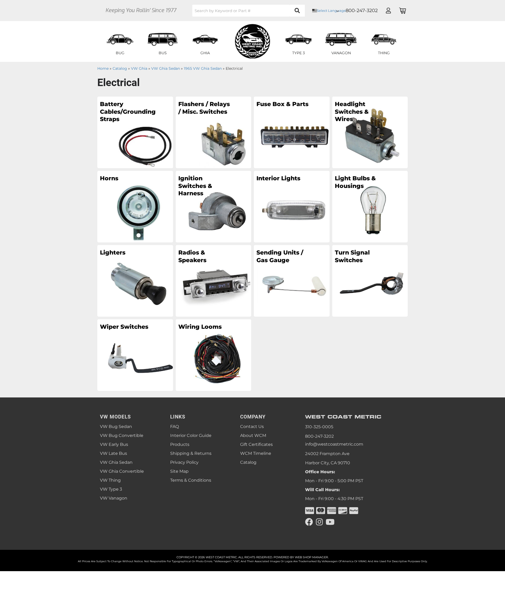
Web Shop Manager (311, 557)
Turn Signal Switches (352, 256)
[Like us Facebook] (309, 522)
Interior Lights (278, 178)
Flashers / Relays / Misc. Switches (204, 108)
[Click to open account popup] (388, 10)
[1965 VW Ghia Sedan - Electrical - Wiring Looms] (213, 354)
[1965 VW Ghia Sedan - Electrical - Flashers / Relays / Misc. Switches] (213, 132)
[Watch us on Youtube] (330, 522)
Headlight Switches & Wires (352, 112)
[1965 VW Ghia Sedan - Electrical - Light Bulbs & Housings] (370, 206)
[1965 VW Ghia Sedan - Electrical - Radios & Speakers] (213, 280)
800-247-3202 (319, 436)
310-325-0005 (319, 426)
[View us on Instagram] (319, 522)
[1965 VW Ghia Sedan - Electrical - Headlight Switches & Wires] (370, 132)
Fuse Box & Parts (282, 104)
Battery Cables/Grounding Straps (126, 112)
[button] (248, 11)
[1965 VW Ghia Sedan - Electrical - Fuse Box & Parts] (292, 132)
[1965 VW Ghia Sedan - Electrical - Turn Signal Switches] (370, 280)
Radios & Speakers (192, 256)
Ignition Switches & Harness (195, 186)
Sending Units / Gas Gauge (279, 256)
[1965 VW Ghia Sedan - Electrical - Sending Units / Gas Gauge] (292, 280)
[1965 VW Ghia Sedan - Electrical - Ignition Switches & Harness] (213, 206)
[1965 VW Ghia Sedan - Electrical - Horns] (135, 206)
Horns (109, 178)
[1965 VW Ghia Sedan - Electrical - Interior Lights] (292, 206)
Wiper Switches (124, 326)
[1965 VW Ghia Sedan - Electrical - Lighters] (135, 280)
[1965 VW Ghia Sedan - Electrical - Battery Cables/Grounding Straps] (135, 132)
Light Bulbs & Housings (355, 182)
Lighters (112, 252)
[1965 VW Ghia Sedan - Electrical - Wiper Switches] (135, 354)
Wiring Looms (200, 326)
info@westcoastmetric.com (334, 444)
